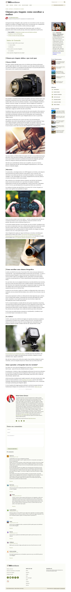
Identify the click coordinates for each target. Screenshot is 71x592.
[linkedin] (19, 421)
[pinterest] (15, 578)
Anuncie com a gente (10, 572)
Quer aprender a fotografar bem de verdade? (16, 52)
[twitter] (24, 421)
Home (7, 5)
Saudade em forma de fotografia (15, 33)
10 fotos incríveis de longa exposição (16, 35)
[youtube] (10, 578)
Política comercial (10, 568)
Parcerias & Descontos (58, 5)
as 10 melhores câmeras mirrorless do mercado (25, 237)
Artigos (15, 5)
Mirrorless (11, 46)
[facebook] (16, 421)
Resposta (11, 481)
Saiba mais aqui (38, 386)
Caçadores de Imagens (38, 367)
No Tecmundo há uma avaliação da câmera (15, 353)
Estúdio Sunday (56, 588)
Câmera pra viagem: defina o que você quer (16, 43)
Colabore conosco (10, 574)
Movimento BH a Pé (19, 415)
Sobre (30, 5)
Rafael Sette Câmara (14, 17)
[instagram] (21, 421)
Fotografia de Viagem (19, 8)
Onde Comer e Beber (25, 414)
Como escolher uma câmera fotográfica (15, 48)
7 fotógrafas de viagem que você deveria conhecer (26, 32)
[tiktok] (18, 578)
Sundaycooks (62, 588)
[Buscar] (64, 2)
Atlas (20, 5)
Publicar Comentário (12, 448)
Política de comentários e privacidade (13, 570)
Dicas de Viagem (25, 5)
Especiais (11, 5)
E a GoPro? (12, 50)
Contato (27, 581)
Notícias (27, 585)
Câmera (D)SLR (12, 45)
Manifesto (27, 583)
